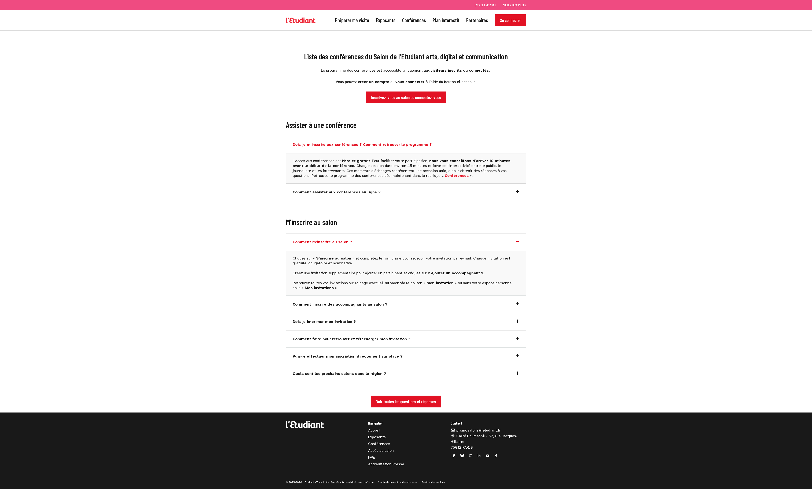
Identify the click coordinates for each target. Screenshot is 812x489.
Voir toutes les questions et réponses (406, 401)
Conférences (414, 20)
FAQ (371, 457)
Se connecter (510, 20)
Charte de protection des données (397, 482)
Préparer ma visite (352, 20)
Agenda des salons (514, 5)
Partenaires (477, 20)
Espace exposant (485, 5)
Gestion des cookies (433, 482)
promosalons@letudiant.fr (478, 430)
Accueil (374, 430)
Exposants (385, 20)
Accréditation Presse (386, 464)
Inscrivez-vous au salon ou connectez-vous (406, 97)
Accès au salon (381, 450)
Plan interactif (446, 20)
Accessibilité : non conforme (357, 482)
